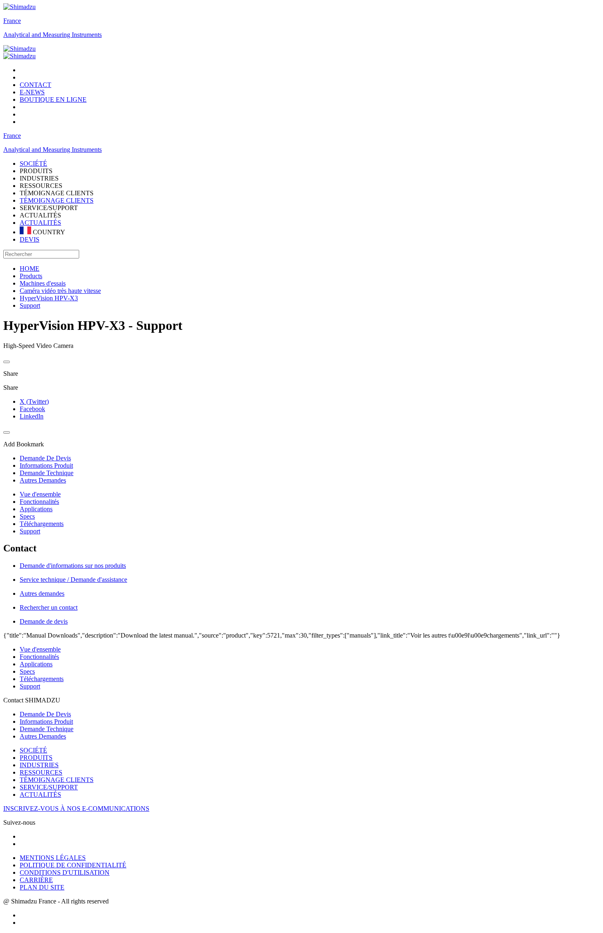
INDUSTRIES (39, 764)
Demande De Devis (45, 714)
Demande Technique (46, 728)
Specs (27, 516)
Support (30, 531)
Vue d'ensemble (40, 494)
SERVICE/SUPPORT (49, 787)
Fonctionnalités (39, 501)
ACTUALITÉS (40, 222)
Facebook (32, 408)
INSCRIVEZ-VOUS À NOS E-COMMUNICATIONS (76, 808)
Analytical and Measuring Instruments (52, 34)
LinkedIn (31, 416)
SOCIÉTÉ (33, 750)
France (12, 20)
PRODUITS (36, 757)
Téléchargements (42, 523)
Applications (36, 508)
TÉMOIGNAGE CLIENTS (57, 200)
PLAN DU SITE (42, 887)
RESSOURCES (41, 772)
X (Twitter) (34, 401)
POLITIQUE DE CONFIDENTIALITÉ (73, 865)
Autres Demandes (43, 736)
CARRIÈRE (36, 879)
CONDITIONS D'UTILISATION (65, 872)
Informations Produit (46, 721)
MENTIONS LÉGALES (53, 857)
